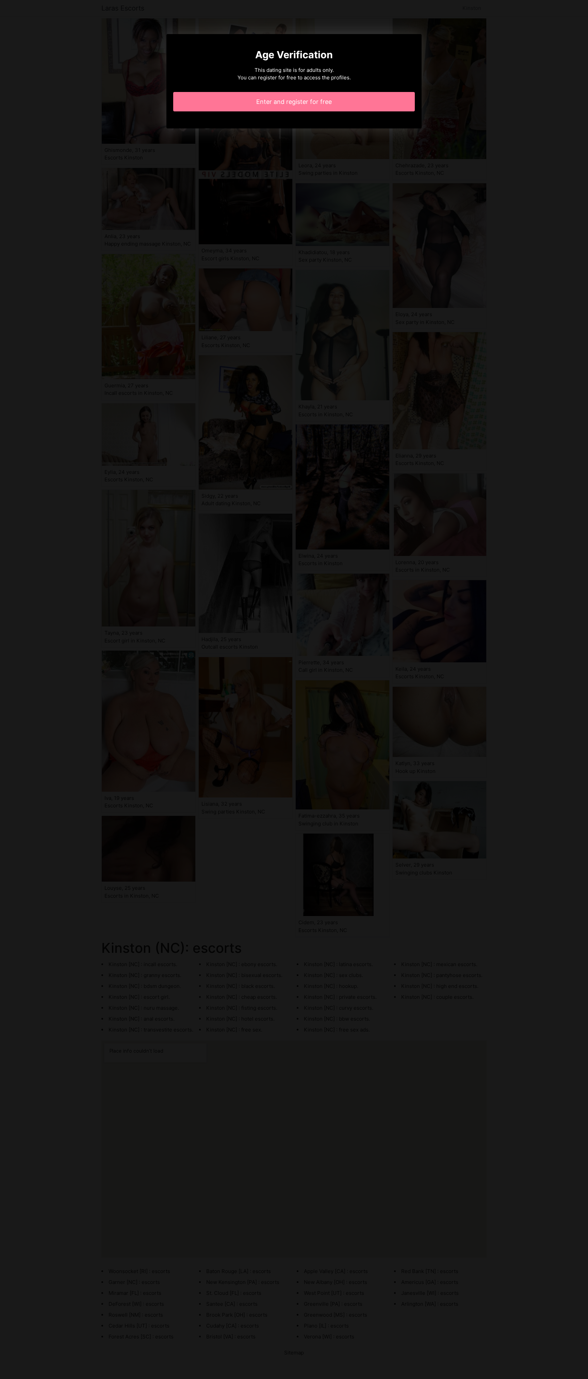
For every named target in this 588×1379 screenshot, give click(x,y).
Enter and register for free (294, 101)
